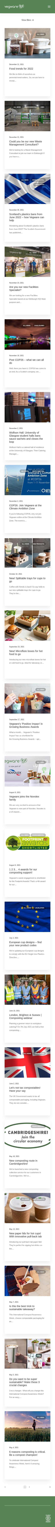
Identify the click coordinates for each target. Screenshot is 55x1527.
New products (38, 544)
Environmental (30, 107)
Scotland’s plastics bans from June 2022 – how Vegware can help (26, 217)
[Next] (49, 1488)
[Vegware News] (19, 6)
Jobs (42, 107)
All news (40, 34)
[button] (49, 6)
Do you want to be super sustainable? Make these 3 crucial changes (24, 1382)
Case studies (39, 325)
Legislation (39, 184)
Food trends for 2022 (21, 68)
